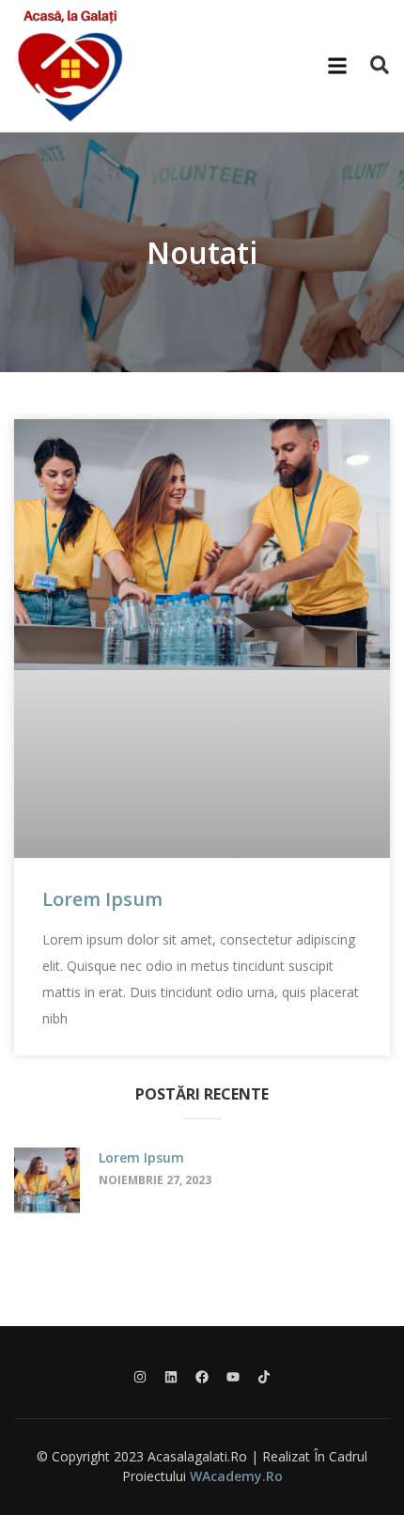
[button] (336, 66)
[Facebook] (202, 1377)
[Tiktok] (264, 1377)
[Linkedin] (171, 1377)
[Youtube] (233, 1377)
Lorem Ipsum (102, 899)
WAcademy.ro (236, 1476)
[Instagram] (140, 1377)
